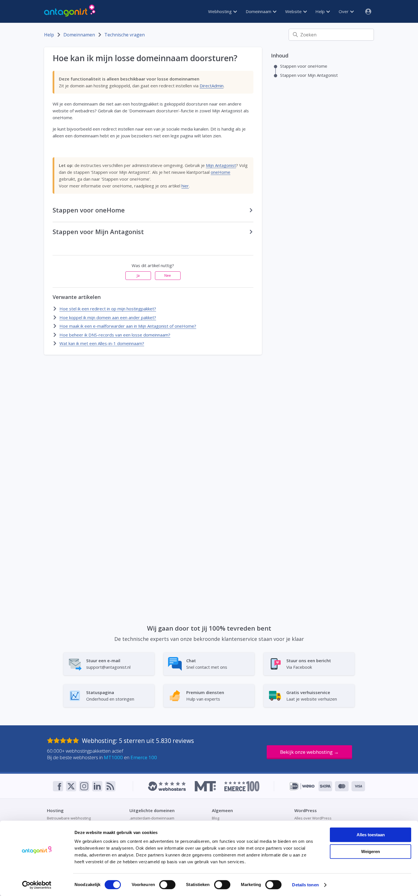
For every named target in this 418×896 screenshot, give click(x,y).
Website (294, 11)
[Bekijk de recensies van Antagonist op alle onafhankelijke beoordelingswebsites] (64, 741)
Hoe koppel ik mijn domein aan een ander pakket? (107, 317)
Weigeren (370, 851)
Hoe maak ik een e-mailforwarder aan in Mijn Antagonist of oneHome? (127, 326)
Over (344, 11)
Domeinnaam (259, 11)
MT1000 (113, 757)
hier (185, 186)
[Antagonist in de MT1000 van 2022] (205, 786)
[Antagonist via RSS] (110, 786)
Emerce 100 (144, 757)
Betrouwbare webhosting (69, 818)
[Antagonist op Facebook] (58, 786)
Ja (138, 275)
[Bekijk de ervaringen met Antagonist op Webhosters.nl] (167, 786)
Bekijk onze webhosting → (309, 752)
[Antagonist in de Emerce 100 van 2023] (241, 786)
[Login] (366, 11)
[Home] (69, 11)
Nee (167, 275)
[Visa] (358, 786)
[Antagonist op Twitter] (71, 786)
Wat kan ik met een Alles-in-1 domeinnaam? (101, 343)
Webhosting (220, 11)
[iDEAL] (302, 786)
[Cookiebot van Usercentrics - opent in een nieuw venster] (37, 885)
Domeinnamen (79, 35)
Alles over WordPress (313, 818)
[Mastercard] (342, 786)
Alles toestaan (371, 834)
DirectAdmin (212, 85)
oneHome (220, 172)
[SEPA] (325, 786)
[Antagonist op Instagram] (84, 786)
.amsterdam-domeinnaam (151, 818)
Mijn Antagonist (221, 165)
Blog (215, 818)
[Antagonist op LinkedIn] (97, 786)
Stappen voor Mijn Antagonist (309, 75)
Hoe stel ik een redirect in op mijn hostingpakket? (107, 308)
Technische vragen (124, 35)
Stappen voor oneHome (303, 66)
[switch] (167, 884)
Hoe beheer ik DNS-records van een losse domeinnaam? (114, 335)
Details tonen (305, 884)
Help (320, 11)
